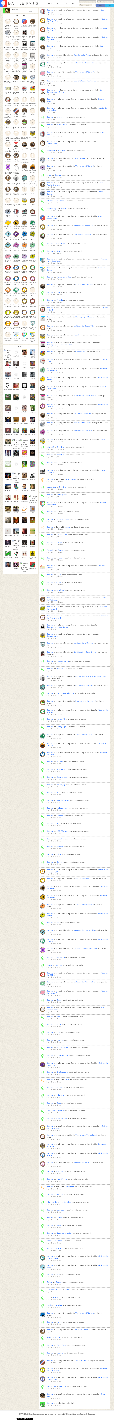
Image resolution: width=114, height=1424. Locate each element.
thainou (60, 762)
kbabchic (60, 558)
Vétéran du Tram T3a (84, 326)
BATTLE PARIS (23, 3)
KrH (48, 1297)
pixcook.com (52, 1414)
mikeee (59, 669)
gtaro (58, 1024)
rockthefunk (62, 1048)
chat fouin (61, 243)
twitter (109, 5)
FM (67, 1080)
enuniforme (61, 1179)
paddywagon (62, 808)
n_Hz (58, 575)
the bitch (60, 957)
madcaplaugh (62, 661)
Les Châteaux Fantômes (85, 81)
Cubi (58, 1103)
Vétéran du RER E (82, 1162)
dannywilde (61, 1118)
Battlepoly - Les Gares (57, 627)
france (59, 1017)
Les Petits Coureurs (83, 234)
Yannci (59, 1218)
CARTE (49, 3)
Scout (103, 439)
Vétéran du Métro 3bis (84, 930)
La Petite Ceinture (82, 414)
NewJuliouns (62, 800)
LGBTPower (62, 831)
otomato (70, 1187)
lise (58, 1274)
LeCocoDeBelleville (65, 693)
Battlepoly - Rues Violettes (59, 345)
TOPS (66, 3)
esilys (58, 462)
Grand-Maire (80, 1361)
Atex (68, 527)
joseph (59, 542)
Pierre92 (51, 550)
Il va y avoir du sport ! (85, 701)
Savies (59, 1000)
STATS (57, 3)
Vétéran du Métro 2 (84, 1313)
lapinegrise (61, 1210)
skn (58, 1032)
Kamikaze (78, 335)
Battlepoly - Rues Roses (85, 395)
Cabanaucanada (63, 1233)
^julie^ (59, 1322)
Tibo (58, 854)
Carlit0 (59, 1248)
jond (58, 292)
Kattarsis (51, 1111)
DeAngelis (61, 495)
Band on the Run (82, 55)
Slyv (58, 823)
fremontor (51, 487)
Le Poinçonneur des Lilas (85, 948)
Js (57, 511)
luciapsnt (51, 150)
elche (58, 582)
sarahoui (60, 590)
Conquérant (80, 352)
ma (57, 922)
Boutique (91, 1414)
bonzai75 (60, 719)
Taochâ (50, 1194)
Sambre (60, 862)
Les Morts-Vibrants (84, 685)
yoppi (49, 175)
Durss (59, 251)
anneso (59, 816)
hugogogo (61, 727)
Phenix (59, 300)
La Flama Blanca (54, 1290)
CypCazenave (62, 1072)
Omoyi (49, 965)
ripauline (60, 839)
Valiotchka (51, 1386)
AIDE (74, 3)
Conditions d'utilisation (77, 1414)
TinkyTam (61, 1345)
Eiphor (50, 1282)
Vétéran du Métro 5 (84, 904)
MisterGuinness (54, 1202)
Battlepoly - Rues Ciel (85, 317)
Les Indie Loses (81, 1330)
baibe (49, 1337)
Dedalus (60, 455)
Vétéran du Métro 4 (83, 430)
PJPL (59, 792)
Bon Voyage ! (80, 158)
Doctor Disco (62, 519)
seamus (59, 1087)
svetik (49, 1305)
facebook (100, 5)
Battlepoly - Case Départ (85, 652)
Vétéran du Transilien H (86, 1135)
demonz (60, 1040)
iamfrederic (61, 769)
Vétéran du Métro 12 (85, 734)
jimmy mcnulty (63, 1055)
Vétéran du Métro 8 (84, 166)
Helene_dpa (52, 208)
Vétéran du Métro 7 (84, 72)
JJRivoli (50, 201)
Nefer (59, 1225)
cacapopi (60, 1171)
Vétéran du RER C (83, 879)
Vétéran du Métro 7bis (84, 982)
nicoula (59, 1353)
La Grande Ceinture (84, 285)
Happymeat (61, 777)
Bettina (14, 9)
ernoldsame (62, 535)
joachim (59, 846)
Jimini (49, 1241)
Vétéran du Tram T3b (84, 63)
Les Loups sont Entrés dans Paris (91, 676)
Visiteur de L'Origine (83, 643)
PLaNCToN (61, 125)
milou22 (50, 447)
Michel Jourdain (63, 277)
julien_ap (60, 1095)
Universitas (52, 144)
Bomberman (52, 636)
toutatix (60, 117)
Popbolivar (71, 479)
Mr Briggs (61, 785)
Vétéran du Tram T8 (83, 225)
